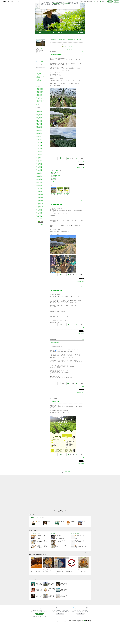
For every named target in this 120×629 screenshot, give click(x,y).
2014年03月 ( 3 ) (39, 151)
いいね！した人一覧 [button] (80, 161)
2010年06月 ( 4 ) (39, 213)
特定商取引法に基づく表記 (81, 621)
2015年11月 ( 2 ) (39, 148)
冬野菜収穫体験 (39, 94)
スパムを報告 (52, 621)
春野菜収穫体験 (39, 92)
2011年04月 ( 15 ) (39, 200)
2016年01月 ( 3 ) (39, 145)
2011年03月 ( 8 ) (39, 201)
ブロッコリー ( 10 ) (39, 82)
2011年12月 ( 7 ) (39, 188)
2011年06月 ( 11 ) (39, 197)
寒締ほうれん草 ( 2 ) (39, 79)
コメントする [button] (71, 158)
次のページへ (71, 49)
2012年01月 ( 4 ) (39, 186)
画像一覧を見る (38, 104)
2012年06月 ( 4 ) (39, 179)
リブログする (80, 158)
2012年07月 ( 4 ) (39, 178)
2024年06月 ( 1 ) (39, 120)
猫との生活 (53, 533)
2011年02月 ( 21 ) (39, 203)
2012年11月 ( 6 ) (39, 172)
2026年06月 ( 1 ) (39, 109)
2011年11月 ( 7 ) (39, 189)
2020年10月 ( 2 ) (39, 132)
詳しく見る (60, 613)
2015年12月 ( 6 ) (39, 146)
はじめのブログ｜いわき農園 (70, 18)
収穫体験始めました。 (40, 98)
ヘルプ (89, 621)
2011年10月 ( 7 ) (39, 191)
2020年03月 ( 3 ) (39, 133)
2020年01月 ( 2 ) (39, 136)
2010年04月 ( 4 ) (39, 216)
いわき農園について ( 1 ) (40, 76)
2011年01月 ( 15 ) (39, 204)
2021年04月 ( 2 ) (39, 124)
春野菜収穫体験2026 (40, 88)
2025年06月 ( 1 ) (39, 114)
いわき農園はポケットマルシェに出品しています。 (60, 37)
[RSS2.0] (41, 223)
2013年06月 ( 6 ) (39, 161)
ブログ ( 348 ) (38, 73)
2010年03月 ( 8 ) (39, 218)
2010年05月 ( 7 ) (39, 215)
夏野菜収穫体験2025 (40, 91)
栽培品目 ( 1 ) (38, 74)
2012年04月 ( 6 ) (39, 182)
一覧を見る (38, 103)
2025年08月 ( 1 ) (39, 112)
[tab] (36, 517)
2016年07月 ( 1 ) (39, 141)
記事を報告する (81, 167)
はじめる (39, 613)
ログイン (116, 1)
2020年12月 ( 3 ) (39, 129)
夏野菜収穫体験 (39, 97)
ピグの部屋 (43, 46)
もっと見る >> (53, 181)
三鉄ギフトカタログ (39, 101)
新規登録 (110, 1)
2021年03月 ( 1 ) (39, 126)
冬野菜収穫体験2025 (40, 89)
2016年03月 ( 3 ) (39, 142)
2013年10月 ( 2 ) (39, 157)
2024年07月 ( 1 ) (39, 118)
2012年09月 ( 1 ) (39, 175)
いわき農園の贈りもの (40, 100)
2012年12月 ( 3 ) (39, 170)
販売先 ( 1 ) (38, 77)
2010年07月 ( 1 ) (39, 212)
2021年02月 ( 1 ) (39, 127)
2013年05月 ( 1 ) (39, 163)
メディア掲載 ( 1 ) (39, 80)
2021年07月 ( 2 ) (39, 123)
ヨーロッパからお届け (75, 533)
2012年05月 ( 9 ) (39, 181)
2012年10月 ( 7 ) (39, 173)
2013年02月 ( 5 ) (39, 167)
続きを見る (43, 56)
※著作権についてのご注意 (40, 224)
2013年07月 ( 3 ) (39, 160)
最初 (67, 49)
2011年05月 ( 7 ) (39, 198)
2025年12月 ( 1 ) (39, 111)
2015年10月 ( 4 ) (39, 149)
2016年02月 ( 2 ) (39, 143)
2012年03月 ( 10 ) (39, 184)
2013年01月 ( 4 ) (39, 169)
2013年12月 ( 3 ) (39, 154)
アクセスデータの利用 (72, 621)
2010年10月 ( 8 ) (39, 209)
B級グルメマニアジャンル (36, 517)
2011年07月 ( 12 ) (39, 195)
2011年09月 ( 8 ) (39, 192)
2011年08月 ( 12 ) (39, 194)
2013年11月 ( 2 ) (39, 155)
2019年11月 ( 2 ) (39, 139)
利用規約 (64, 621)
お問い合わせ (59, 621)
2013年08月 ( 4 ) (39, 158)
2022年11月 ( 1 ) (39, 121)
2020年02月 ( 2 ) (39, 135)
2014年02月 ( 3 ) (39, 152)
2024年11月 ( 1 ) (39, 115)
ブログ (82, 51)
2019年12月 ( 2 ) (39, 138)
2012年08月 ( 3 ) (39, 176)
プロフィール (38, 46)
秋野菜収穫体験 (39, 95)
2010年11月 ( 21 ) (39, 207)
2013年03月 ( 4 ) (39, 166)
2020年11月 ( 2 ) (39, 130)
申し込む (80, 613)
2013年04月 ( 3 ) (39, 164)
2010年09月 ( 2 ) (39, 210)
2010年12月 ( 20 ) (39, 206)
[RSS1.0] (41, 221)
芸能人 (43, 517)
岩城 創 (42, 48)
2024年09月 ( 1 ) (39, 117)
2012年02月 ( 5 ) (39, 185)
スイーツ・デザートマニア (36, 533)
